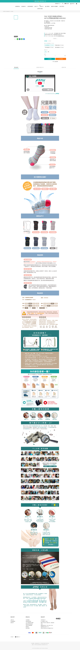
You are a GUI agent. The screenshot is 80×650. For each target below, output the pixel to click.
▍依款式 (41, 6)
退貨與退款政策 (28, 621)
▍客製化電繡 (40, 8)
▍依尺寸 (36, 6)
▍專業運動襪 (30, 6)
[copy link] (24, 39)
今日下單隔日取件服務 (29, 622)
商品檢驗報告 (13, 621)
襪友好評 (12, 622)
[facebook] (20, 39)
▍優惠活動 (17, 6)
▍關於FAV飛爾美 (54, 6)
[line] (17, 39)
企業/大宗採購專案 (29, 625)
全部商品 (4, 11)
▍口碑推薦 (47, 6)
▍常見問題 (62, 6)
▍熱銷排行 (23, 6)
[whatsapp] (22, 39)
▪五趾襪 (12, 11)
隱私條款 (27, 626)
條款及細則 (28, 628)
